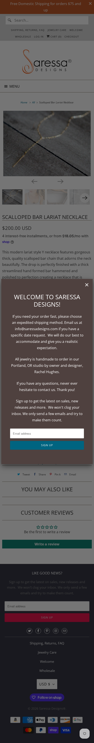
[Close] (87, 285)
